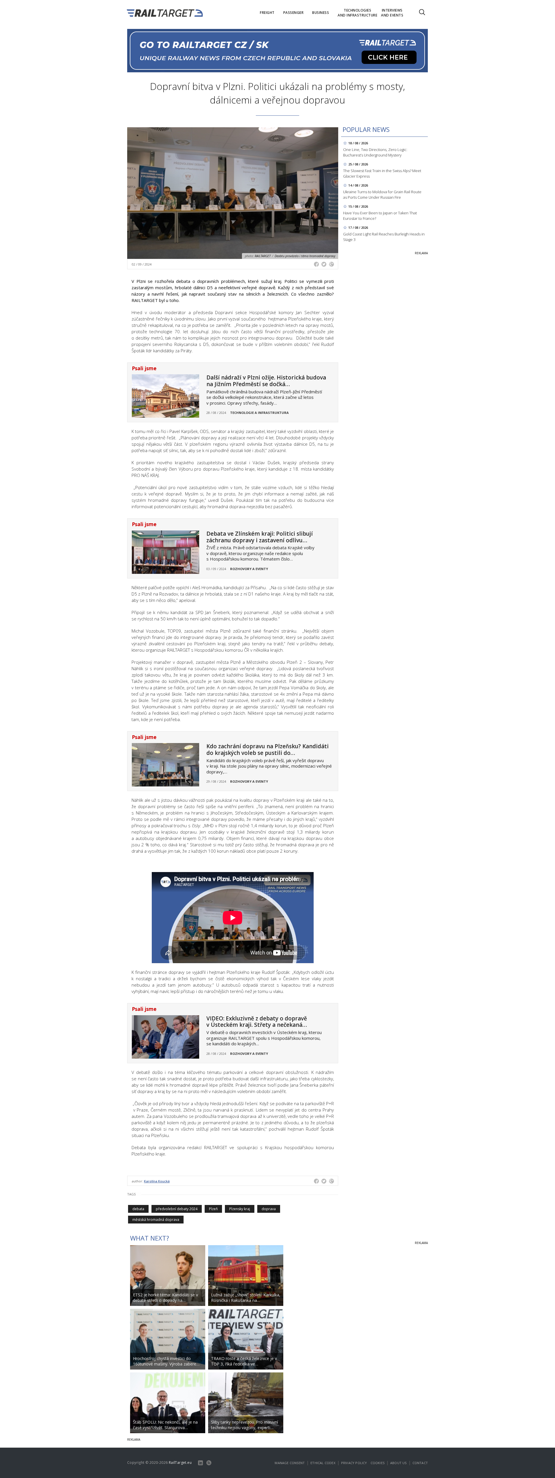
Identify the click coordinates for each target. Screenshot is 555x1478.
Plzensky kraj (239, 1208)
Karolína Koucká (157, 1181)
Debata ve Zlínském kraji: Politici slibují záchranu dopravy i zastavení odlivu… (259, 537)
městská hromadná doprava (155, 1219)
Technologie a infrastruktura (259, 412)
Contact (420, 1463)
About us (398, 1463)
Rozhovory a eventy (249, 569)
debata (138, 1208)
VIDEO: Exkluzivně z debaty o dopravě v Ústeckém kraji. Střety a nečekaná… (256, 1022)
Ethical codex (322, 1463)
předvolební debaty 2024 (176, 1208)
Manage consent (290, 1463)
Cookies (377, 1463)
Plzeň (213, 1208)
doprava (269, 1208)
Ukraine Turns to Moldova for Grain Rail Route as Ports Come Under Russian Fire (382, 194)
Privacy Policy (354, 1463)
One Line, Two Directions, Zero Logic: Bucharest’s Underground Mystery (375, 152)
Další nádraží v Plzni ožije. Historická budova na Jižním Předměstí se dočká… (266, 381)
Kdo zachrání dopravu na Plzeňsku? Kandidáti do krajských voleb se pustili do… (267, 749)
